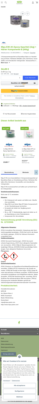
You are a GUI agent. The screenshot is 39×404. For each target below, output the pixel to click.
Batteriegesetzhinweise (8, 347)
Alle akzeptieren (19, 385)
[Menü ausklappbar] (2, 2)
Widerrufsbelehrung (7, 344)
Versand (16, 74)
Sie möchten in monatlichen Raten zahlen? (19, 97)
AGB (2, 338)
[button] (33, 2)
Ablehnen (19, 397)
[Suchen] (6, 2)
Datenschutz (16, 380)
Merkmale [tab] (26, 172)
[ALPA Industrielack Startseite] (19, 2)
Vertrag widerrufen (8, 354)
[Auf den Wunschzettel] (27, 14)
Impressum (6, 380)
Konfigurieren (19, 391)
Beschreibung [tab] (9, 172)
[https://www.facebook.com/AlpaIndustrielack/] (19, 322)
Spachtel (32, 52)
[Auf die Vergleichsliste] (23, 14)
